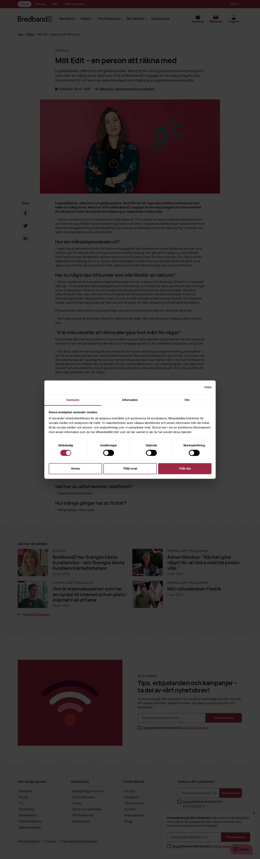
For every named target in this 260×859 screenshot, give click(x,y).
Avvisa (75, 468)
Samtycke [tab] (73, 399)
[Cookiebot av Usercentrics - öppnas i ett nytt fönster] (194, 387)
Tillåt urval (130, 468)
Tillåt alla (185, 468)
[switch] (108, 453)
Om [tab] (187, 399)
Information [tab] (130, 399)
